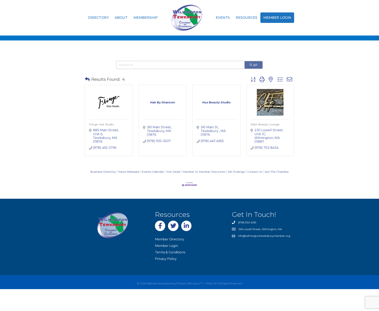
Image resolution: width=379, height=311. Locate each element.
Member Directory (169, 239)
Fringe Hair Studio (101, 124)
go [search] (255, 65)
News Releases (128, 171)
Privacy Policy (166, 259)
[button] (87, 79)
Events (223, 18)
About (121, 18)
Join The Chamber (277, 171)
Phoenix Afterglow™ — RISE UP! (196, 283)
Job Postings (236, 171)
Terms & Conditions (170, 252)
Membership (145, 18)
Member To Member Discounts (204, 171)
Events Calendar (153, 171)
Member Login (277, 18)
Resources (246, 18)
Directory (98, 18)
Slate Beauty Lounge (265, 124)
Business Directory (103, 171)
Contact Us (254, 171)
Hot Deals (173, 171)
